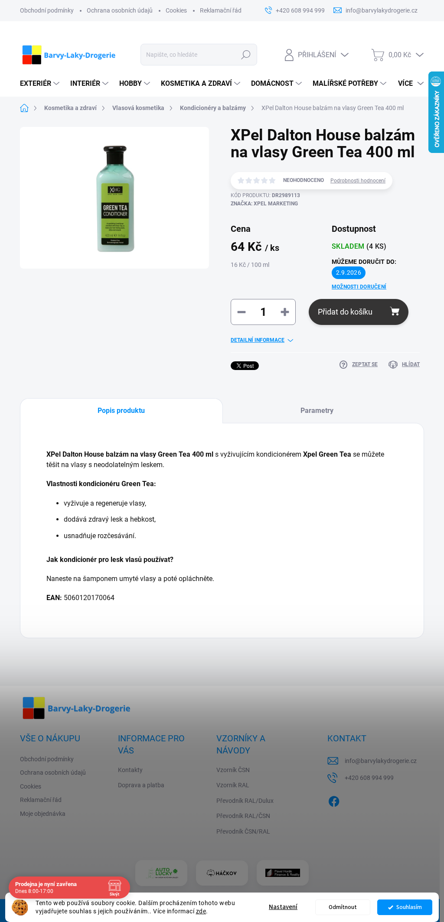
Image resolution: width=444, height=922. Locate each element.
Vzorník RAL (232, 785)
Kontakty (130, 769)
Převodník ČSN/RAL (243, 831)
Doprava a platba (141, 785)
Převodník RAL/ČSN (243, 815)
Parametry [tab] (316, 410)
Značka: (264, 204)
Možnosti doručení (359, 287)
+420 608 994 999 (369, 777)
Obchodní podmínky (47, 10)
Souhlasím (409, 907)
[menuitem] (41, 84)
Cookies (176, 10)
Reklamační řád (221, 10)
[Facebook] (333, 799)
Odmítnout (343, 907)
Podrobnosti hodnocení (357, 181)
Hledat (246, 54)
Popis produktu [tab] (121, 410)
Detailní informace (257, 340)
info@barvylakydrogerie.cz (381, 760)
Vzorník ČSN (233, 769)
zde (201, 911)
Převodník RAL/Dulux (245, 800)
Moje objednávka (42, 813)
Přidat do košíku (345, 311)
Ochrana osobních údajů (120, 10)
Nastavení (283, 907)
